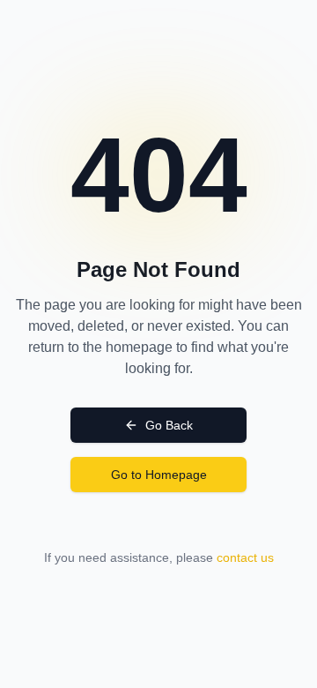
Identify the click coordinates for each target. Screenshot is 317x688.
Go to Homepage (159, 474)
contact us (245, 557)
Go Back (169, 425)
